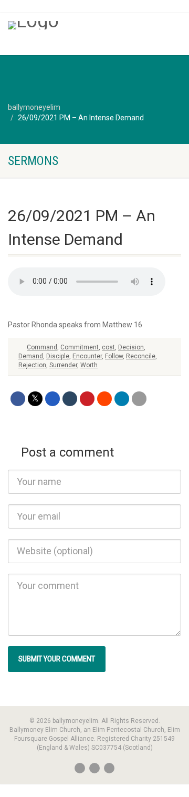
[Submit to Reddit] (104, 398)
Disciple (57, 356)
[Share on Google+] (52, 398)
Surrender (63, 365)
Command (42, 347)
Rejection (32, 365)
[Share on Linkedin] (121, 398)
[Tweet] (35, 398)
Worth (89, 365)
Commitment (79, 347)
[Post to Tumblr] (69, 398)
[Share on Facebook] (17, 398)
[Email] (139, 398)
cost (108, 347)
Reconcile (140, 356)
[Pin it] (87, 398)
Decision (131, 347)
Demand (30, 356)
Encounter (87, 356)
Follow (114, 356)
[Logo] (63, 25)
